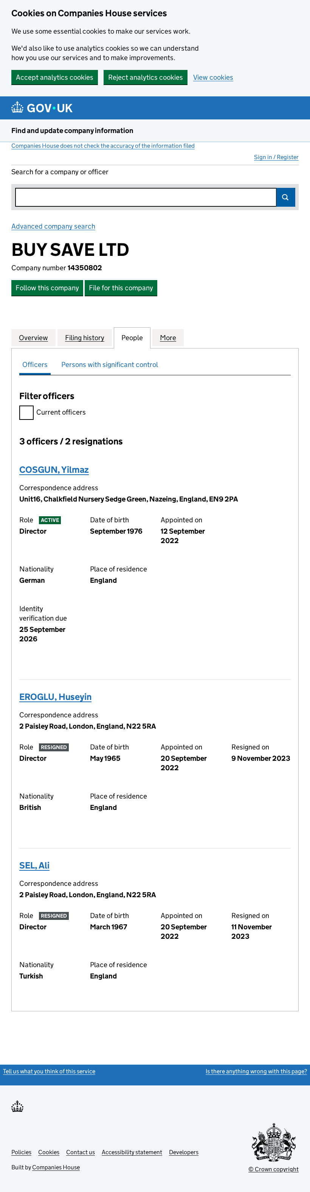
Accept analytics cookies (54, 77)
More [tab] (168, 337)
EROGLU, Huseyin (55, 696)
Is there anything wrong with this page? (256, 1071)
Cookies (48, 1152)
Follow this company (47, 287)
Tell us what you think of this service (49, 1071)
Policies (21, 1152)
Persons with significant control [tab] (109, 364)
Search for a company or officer (59, 171)
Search (285, 197)
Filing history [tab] (84, 337)
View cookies (213, 77)
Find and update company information (72, 130)
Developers (183, 1152)
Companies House (56, 1167)
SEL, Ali (34, 865)
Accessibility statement (132, 1152)
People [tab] (132, 337)
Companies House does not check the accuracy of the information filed (103, 145)
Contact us (80, 1152)
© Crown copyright (273, 1169)
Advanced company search (53, 226)
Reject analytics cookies (145, 77)
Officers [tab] (35, 364)
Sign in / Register (276, 157)
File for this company (121, 287)
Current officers (61, 412)
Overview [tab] (33, 337)
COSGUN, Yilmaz (54, 469)
